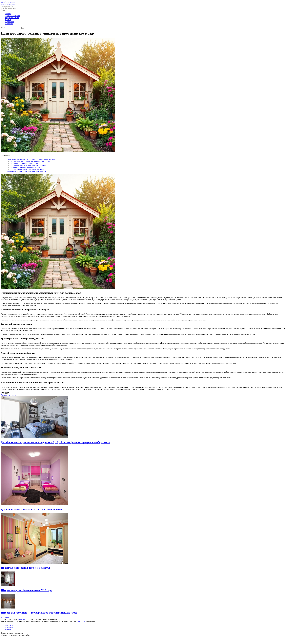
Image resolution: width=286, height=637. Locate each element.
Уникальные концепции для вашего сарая (27, 169)
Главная (8, 14)
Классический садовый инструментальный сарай (30, 161)
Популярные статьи (8, 395)
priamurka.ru (23, 619)
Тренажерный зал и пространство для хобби (28, 165)
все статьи (5, 617)
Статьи (8, 20)
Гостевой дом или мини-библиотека (25, 167)
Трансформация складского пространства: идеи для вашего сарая (30, 159)
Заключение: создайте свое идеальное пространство (25, 171)
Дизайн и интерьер (12, 16)
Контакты (9, 24)
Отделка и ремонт (12, 18)
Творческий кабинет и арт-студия (24, 163)
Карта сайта (9, 22)
